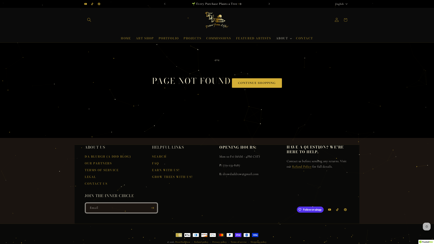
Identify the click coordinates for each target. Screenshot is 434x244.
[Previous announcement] (165, 4)
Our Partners (98, 163)
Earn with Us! (166, 170)
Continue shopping (257, 83)
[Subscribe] (152, 208)
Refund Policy (301, 167)
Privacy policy (219, 242)
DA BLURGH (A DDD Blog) (108, 156)
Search (159, 156)
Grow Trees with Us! (172, 177)
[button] (89, 19)
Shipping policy (259, 242)
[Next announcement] (269, 4)
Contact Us (96, 183)
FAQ (155, 163)
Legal (90, 177)
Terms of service (239, 242)
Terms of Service (102, 170)
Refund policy (201, 242)
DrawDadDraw (182, 242)
